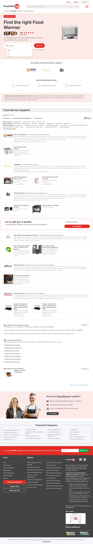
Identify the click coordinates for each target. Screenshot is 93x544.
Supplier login (14, 486)
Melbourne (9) (26, 123)
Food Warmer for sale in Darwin (12, 362)
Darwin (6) (67, 123)
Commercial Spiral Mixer (54, 429)
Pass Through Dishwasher (77, 436)
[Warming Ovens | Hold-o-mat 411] (18, 175)
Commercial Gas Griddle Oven (34, 127)
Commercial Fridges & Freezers (35, 485)
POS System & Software (76, 439)
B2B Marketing (7, 470)
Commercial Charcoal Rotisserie (78, 125)
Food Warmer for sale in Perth (11, 350)
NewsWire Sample (7, 475)
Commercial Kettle (64, 127)
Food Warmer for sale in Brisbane (12, 356)
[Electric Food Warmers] (18, 273)
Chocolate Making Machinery (34, 472)
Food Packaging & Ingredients (53, 473)
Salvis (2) (39, 122)
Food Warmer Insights (10, 129)
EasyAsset (72, 501)
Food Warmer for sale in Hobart (12, 353)
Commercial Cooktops (33, 482)
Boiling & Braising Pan (31, 125)
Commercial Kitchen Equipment (22, 118)
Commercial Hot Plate (51, 127)
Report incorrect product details (79, 385)
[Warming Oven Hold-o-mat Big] (46, 175)
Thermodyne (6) (16, 122)
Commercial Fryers (32, 487)
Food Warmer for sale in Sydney (12, 345)
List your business (14, 482)
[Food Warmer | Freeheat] (46, 203)
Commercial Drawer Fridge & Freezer (13, 127)
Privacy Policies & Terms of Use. (39, 539)
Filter (88, 118)
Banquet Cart (19, 125)
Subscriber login (14, 490)
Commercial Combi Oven (10, 432)
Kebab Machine (74, 434)
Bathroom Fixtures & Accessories (35, 470)
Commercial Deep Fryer (10, 437)
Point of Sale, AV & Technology (53, 488)
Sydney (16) (17, 123)
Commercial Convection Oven (11, 435)
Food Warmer (38, 118)
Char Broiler (64, 125)
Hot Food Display (74, 432)
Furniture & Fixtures (51, 478)
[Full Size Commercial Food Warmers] (46, 243)
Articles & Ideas (7, 465)
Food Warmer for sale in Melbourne (13, 348)
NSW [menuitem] (8, 50)
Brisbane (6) (50, 123)
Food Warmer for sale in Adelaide (12, 359)
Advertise (85, 2)
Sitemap (5, 478)
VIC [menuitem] (8, 53)
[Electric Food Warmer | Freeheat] (18, 203)
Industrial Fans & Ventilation (53, 480)
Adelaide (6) (58, 123)
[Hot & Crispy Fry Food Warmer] (18, 145)
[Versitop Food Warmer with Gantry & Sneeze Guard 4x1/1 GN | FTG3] (46, 302)
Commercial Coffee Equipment (35, 480)
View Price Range (39, 50)
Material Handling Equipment (53, 483)
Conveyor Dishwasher (54, 438)
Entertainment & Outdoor (52, 470)
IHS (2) (33, 122)
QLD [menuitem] (8, 56)
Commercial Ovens (51, 465)
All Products (6, 118)
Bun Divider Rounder (52, 125)
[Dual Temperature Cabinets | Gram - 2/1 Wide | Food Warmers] (18, 243)
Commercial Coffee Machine (11, 430)
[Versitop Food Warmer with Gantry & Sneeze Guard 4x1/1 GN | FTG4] (18, 302)
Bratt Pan (41, 125)
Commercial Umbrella (53, 432)
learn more (52, 413)
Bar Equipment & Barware (33, 467)
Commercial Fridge (30, 429)
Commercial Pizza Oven (32, 436)
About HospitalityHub (8, 468)
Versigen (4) (26, 122)
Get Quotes (39, 45)
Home (4, 462)
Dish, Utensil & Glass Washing (53, 468)
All (44, 122)
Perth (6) (34, 123)
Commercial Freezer (9, 439)
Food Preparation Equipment (53, 475)
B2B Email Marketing (8, 473)
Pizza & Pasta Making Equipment (54, 486)
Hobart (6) (41, 123)
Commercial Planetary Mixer (33, 438)
